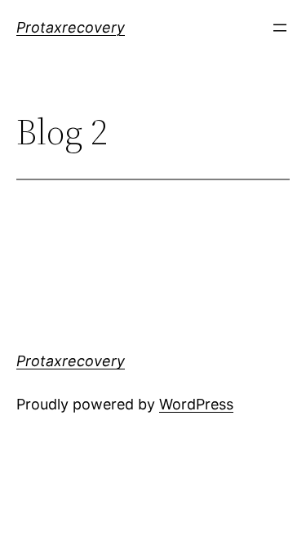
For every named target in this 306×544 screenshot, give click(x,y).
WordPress (196, 404)
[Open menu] (280, 28)
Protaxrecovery (70, 27)
